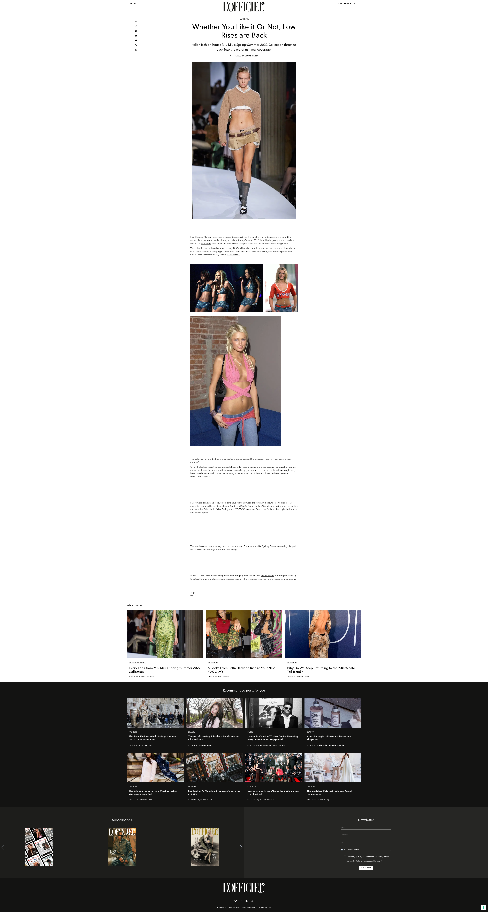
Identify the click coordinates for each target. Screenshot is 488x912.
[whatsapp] (136, 45)
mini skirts (206, 243)
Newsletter (234, 907)
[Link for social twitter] (235, 901)
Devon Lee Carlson (265, 509)
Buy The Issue (344, 4)
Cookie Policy (264, 907)
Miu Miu (194, 596)
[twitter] (136, 40)
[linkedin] (136, 36)
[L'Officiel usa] (244, 7)
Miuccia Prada (211, 237)
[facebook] (136, 26)
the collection (267, 575)
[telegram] (136, 50)
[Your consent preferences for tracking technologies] (483, 907)
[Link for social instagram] (247, 901)
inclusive (252, 467)
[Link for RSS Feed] (252, 901)
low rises (274, 459)
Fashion (244, 19)
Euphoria (248, 546)
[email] (136, 22)
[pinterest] (136, 31)
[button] (241, 847)
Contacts (221, 907)
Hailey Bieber (215, 506)
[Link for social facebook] (241, 901)
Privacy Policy (379, 861)
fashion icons (233, 254)
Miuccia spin (252, 248)
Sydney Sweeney (270, 546)
